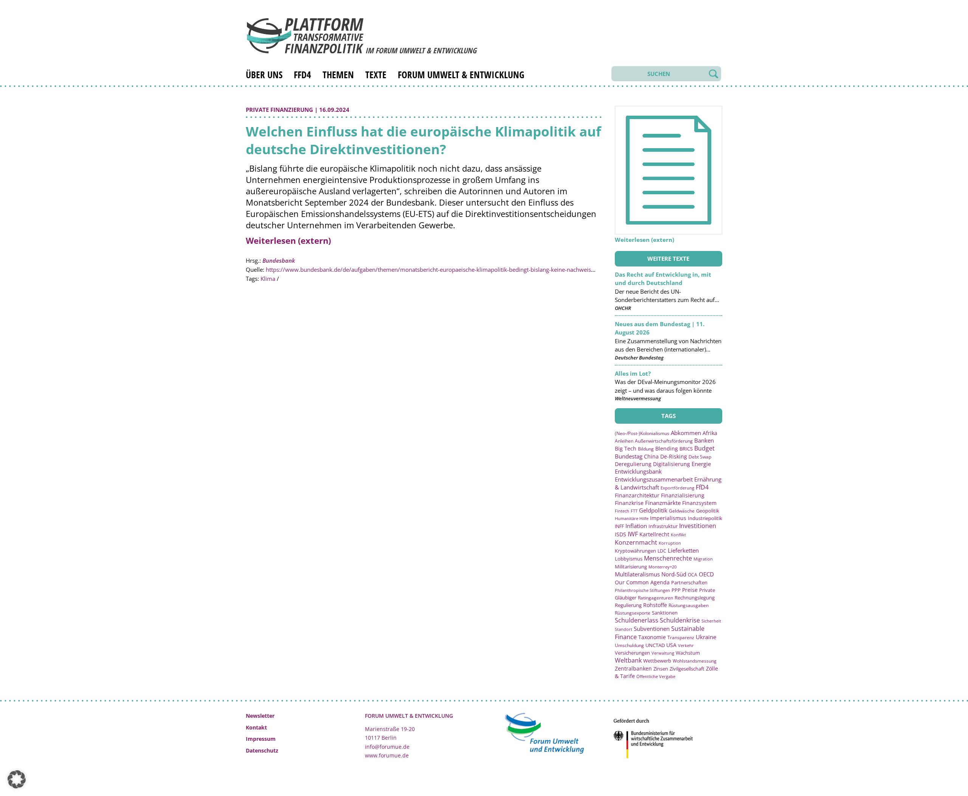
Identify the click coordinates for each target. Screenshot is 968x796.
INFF (619, 526)
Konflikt (678, 534)
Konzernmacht (636, 542)
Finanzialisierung (682, 495)
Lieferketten (683, 550)
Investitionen (697, 526)
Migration (703, 559)
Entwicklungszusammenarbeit (654, 479)
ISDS (620, 534)
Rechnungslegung (695, 597)
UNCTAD (655, 645)
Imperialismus (668, 518)
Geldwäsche (682, 511)
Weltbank (628, 660)
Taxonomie (652, 637)
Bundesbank (278, 260)
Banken (704, 440)
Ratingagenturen (655, 598)
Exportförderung (677, 488)
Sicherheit (711, 621)
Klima (268, 278)
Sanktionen (665, 612)
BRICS (686, 448)
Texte (375, 74)
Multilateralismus (637, 574)
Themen (338, 74)
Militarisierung (631, 567)
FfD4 (302, 74)
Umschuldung (629, 645)
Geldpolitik (653, 510)
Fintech (622, 511)
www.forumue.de (387, 755)
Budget (704, 448)
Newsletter (260, 715)
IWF (633, 534)
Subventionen (652, 628)
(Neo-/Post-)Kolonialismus (642, 433)
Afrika (710, 433)
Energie (701, 464)
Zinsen (660, 668)
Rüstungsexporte (632, 613)
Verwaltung (663, 653)
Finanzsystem (699, 502)
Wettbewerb (657, 660)
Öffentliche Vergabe (655, 676)
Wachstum (688, 652)
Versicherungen (632, 652)
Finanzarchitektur (637, 495)
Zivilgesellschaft (687, 668)
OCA (692, 574)
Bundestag (628, 456)
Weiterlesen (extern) (288, 240)
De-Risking (673, 456)
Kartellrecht (654, 534)
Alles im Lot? (633, 373)
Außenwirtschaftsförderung (664, 441)
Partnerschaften (689, 582)
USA (671, 645)
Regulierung (628, 605)
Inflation (636, 526)
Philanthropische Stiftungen (642, 590)
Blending (666, 448)
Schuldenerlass (636, 620)
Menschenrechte (668, 558)
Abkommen (686, 433)
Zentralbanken (633, 668)
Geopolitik (707, 510)
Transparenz (680, 637)
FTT (634, 511)
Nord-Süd (673, 574)
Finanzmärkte (663, 502)
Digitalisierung (671, 464)
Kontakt (256, 727)
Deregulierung (633, 464)
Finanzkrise (629, 502)
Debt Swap (700, 457)
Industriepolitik (705, 518)
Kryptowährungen (635, 550)
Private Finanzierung (279, 109)
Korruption (670, 543)
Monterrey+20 (662, 567)
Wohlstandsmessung (695, 661)
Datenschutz (262, 750)
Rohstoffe (655, 605)
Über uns (264, 74)
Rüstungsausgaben (689, 605)
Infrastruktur (663, 526)
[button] (16, 779)
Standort (623, 629)
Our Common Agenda (642, 582)
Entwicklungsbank (638, 471)
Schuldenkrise (680, 620)
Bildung (646, 449)
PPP (676, 590)
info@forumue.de (387, 746)
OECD (706, 574)
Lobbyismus (628, 558)
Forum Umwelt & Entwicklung (461, 74)
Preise (690, 589)
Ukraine (706, 637)
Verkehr (686, 645)
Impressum (261, 738)
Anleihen (624, 441)
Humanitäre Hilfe (631, 518)
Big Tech (625, 448)
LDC (662, 551)
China (651, 456)
